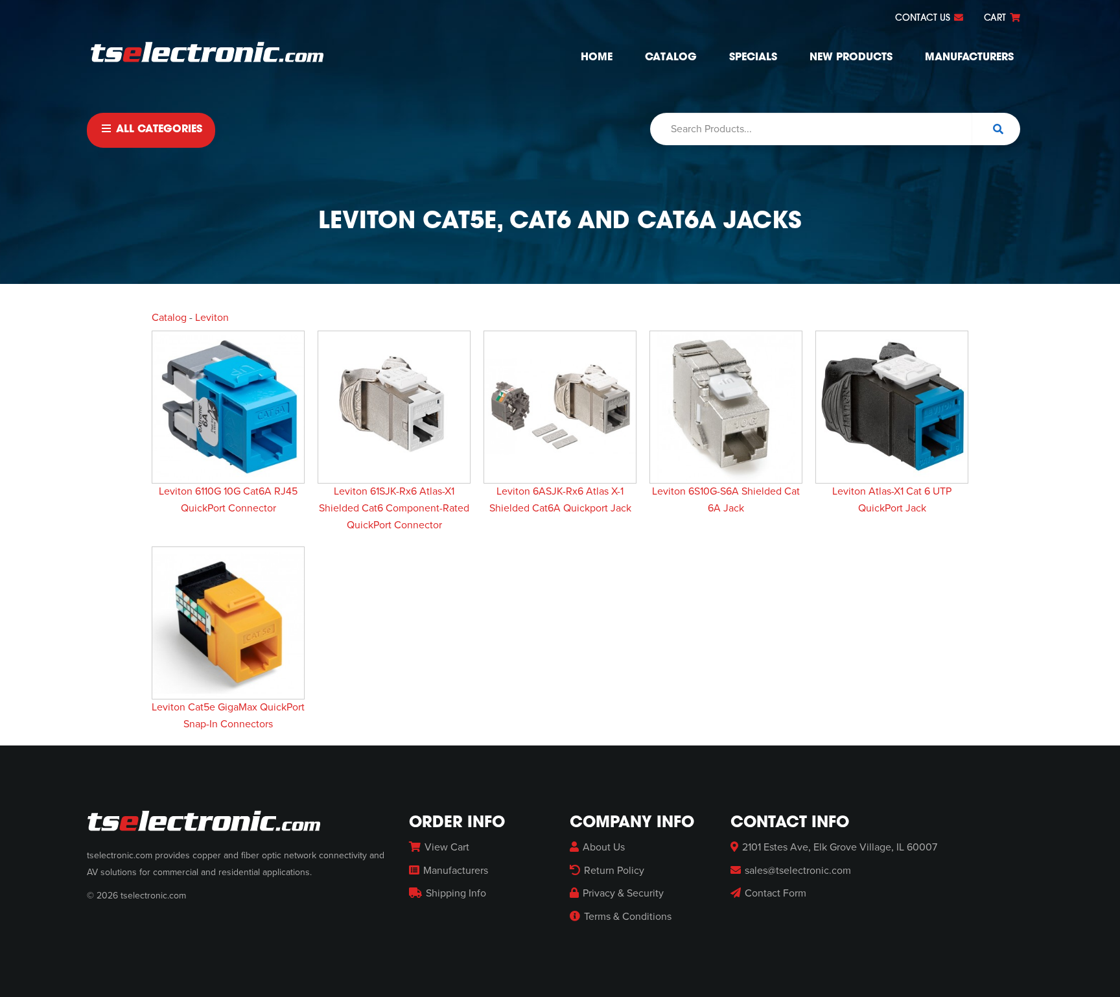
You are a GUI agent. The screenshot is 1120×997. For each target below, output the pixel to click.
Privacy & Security (623, 893)
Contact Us (924, 18)
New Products (851, 58)
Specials (753, 58)
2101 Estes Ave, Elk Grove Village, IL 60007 (839, 847)
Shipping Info (456, 893)
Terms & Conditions (627, 916)
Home (596, 58)
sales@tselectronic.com (798, 870)
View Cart (447, 847)
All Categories (157, 129)
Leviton (212, 317)
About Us (604, 847)
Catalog (671, 58)
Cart (996, 18)
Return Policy (614, 870)
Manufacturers (969, 58)
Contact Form (775, 893)
